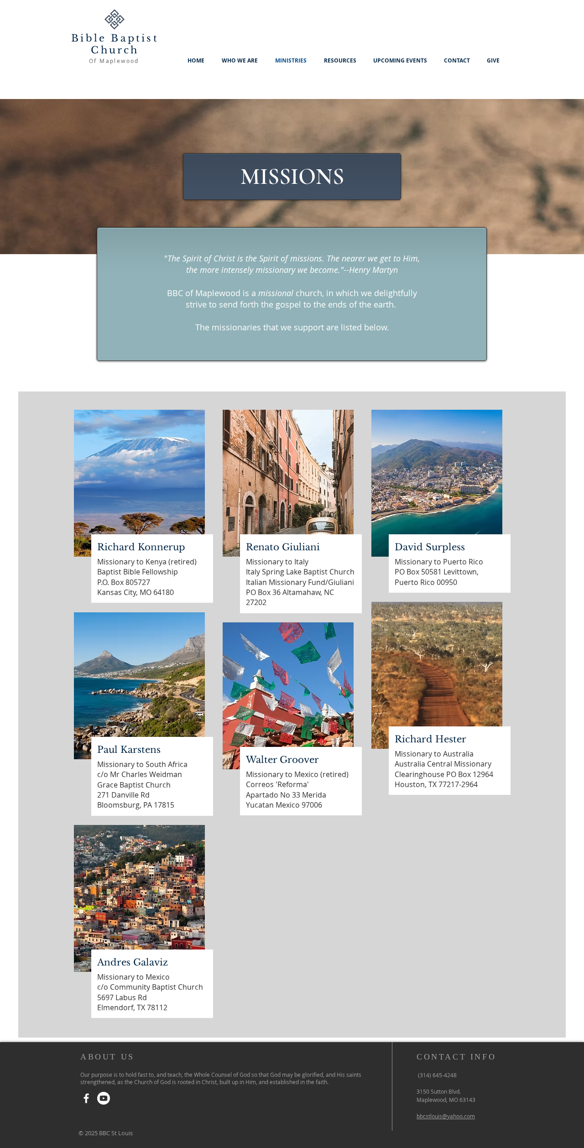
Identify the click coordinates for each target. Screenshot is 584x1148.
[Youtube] (103, 1098)
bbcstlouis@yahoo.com (446, 1116)
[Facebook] (86, 1098)
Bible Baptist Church (115, 44)
